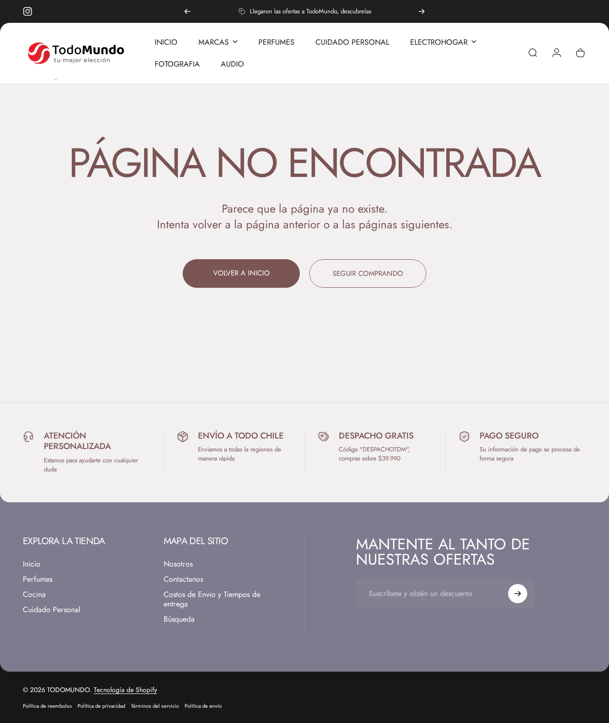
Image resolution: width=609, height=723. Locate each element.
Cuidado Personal (51, 610)
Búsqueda (179, 619)
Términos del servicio (155, 706)
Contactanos (183, 579)
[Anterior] (187, 11)
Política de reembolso (47, 706)
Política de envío (203, 706)
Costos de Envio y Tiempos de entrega (212, 599)
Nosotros (178, 564)
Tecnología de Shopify (125, 689)
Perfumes (37, 579)
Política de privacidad (101, 706)
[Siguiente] (421, 11)
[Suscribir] (517, 593)
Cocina (34, 594)
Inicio (31, 564)
